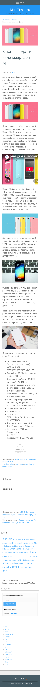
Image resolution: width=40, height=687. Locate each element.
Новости (22, 459)
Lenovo (12, 546)
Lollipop (12, 464)
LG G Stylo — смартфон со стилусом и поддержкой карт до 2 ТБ (19, 514)
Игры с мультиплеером (20, 553)
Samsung (18, 549)
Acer (6, 627)
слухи (5, 567)
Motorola (8, 654)
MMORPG (33, 546)
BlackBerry (9, 634)
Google (32, 539)
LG (15, 546)
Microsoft (27, 546)
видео (26, 464)
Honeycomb (5, 543)
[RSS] (26, 679)
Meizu (22, 546)
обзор (10, 563)
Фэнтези (20, 557)
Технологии (15, 557)
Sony (24, 549)
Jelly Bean (6, 546)
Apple (15, 539)
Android (16, 459)
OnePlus (9, 549)
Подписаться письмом (10, 609)
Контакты (28, 683)
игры (5, 563)
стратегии (24, 567)
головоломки (30, 560)
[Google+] (24, 679)
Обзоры (28, 459)
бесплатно (6, 560)
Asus (19, 539)
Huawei (15, 543)
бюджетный (16, 560)
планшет (28, 563)
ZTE (6, 664)
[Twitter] (21, 679)
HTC (10, 543)
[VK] (16, 679)
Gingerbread (25, 539)
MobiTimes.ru (20, 10)
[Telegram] (14, 679)
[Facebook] (19, 679)
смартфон (5, 466)
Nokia (4, 549)
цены (10, 466)
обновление (18, 563)
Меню (22, 2)
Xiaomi (17, 464)
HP (6, 642)
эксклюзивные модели (15, 571)
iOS (35, 543)
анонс (21, 464)
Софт (9, 556)
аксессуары (26, 557)
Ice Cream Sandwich (25, 543)
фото (29, 567)
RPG (12, 549)
